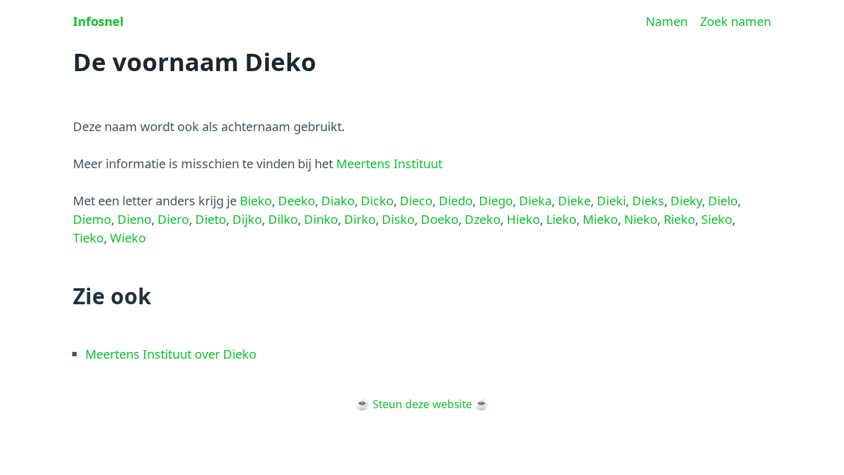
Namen (667, 21)
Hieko (523, 219)
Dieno (134, 219)
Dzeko (482, 219)
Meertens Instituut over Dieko (170, 354)
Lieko (561, 219)
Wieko (128, 237)
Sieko (716, 219)
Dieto (210, 219)
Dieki (611, 200)
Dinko (321, 219)
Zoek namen (735, 21)
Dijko (247, 219)
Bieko (256, 200)
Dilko (283, 219)
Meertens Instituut (389, 163)
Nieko (640, 219)
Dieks (648, 200)
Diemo (92, 219)
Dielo (723, 200)
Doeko (439, 219)
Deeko (296, 200)
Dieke (574, 200)
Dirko (360, 219)
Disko (398, 219)
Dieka (535, 200)
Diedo (456, 200)
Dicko (377, 200)
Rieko (679, 219)
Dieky (686, 200)
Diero (173, 219)
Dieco (416, 200)
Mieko (600, 219)
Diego (496, 200)
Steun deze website (422, 403)
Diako (338, 200)
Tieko (88, 237)
